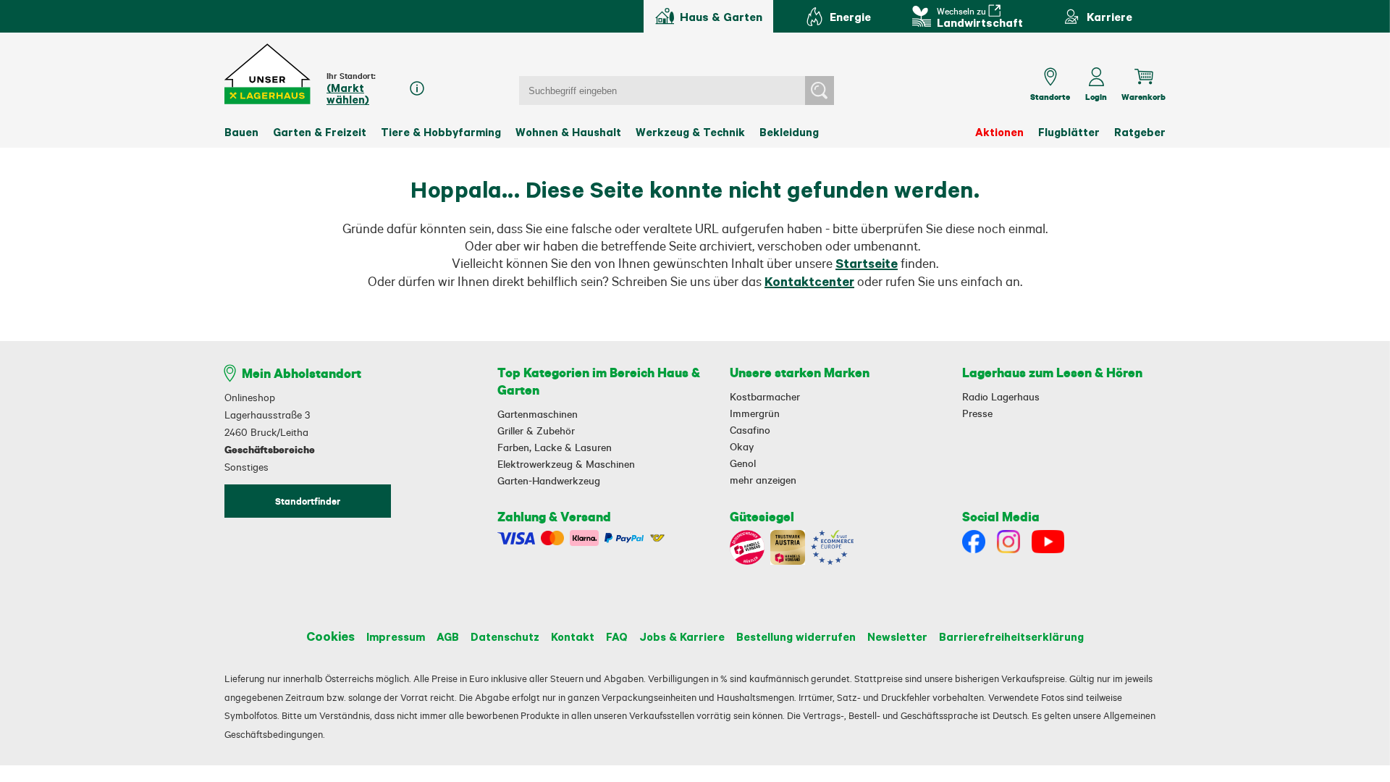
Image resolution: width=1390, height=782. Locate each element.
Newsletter (897, 636)
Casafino (750, 430)
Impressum (395, 636)
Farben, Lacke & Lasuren (554, 447)
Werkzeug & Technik (690, 132)
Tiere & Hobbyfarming (441, 132)
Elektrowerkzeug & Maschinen (566, 464)
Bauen (241, 132)
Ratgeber (1140, 132)
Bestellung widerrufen (796, 636)
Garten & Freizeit (319, 132)
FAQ (617, 636)
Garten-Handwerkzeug (548, 480)
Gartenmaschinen (537, 414)
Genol (743, 463)
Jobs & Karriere (682, 636)
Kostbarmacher (765, 396)
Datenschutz (505, 636)
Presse (977, 413)
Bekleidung (789, 132)
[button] (268, 74)
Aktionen (999, 132)
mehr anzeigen (763, 480)
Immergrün (755, 413)
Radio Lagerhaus (1001, 396)
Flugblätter (1069, 132)
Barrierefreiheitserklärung (1011, 636)
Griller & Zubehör (536, 430)
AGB (448, 636)
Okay (742, 446)
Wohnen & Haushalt (568, 132)
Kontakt (572, 636)
